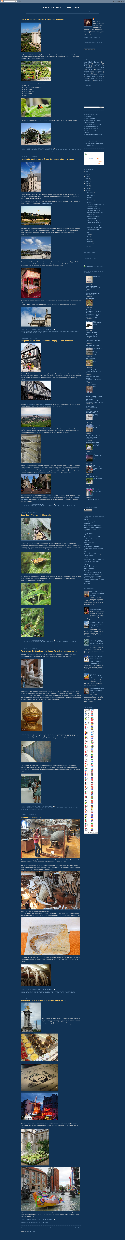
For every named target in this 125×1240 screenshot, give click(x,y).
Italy (85, 66)
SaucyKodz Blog (90, 465)
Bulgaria (86, 64)
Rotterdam (86, 578)
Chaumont (55, 331)
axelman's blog (90, 275)
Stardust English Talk (92, 477)
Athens (86, 533)
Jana (96, 19)
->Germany (87, 552)
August (89, 202)
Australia (99, 69)
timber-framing (29, 404)
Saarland (91, 555)
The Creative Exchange (92, 499)
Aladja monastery (88, 525)
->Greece (86, 531)
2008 (87, 247)
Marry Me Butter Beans (91, 407)
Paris (22, 809)
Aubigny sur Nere (31, 505)
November (90, 195)
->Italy (85, 557)
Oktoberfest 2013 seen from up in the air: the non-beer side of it (96, 593)
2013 (87, 181)
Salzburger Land (92, 522)
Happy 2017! (96, 386)
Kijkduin (90, 574)
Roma (101, 559)
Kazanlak (91, 527)
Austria (86, 74)
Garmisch (97, 554)
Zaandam (86, 579)
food (101, 73)
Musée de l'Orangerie (56, 807)
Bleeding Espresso (91, 286)
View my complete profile (92, 37)
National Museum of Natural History (45, 992)
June (88, 234)
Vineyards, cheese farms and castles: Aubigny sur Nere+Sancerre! (47, 341)
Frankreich (66, 149)
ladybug (29, 151)
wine (63, 506)
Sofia (94, 529)
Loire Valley (31, 506)
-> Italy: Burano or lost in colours (92, 124)
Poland (100, 78)
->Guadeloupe (88, 535)
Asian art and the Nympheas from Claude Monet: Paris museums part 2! (49, 651)
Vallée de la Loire (39, 332)
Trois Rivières (94, 538)
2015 (87, 176)
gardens (73, 149)
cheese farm (53, 505)
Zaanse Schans (94, 579)
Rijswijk (93, 576)
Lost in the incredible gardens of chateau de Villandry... (42, 19)
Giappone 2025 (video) (91, 336)
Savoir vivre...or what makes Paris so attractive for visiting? (44, 1000)
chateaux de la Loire (51, 149)
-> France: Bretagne (89, 118)
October (89, 197)
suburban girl (90, 488)
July (88, 232)
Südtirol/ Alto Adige (95, 561)
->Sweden (87, 581)
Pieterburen (87, 576)
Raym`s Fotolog (90, 454)
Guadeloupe (88, 67)
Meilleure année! (90, 438)
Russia (100, 76)
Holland (54, 641)
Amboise (28, 331)
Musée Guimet (68, 807)
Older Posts (78, 1228)
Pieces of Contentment (92, 442)
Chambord (34, 331)
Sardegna (86, 561)
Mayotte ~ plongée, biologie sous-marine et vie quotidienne (94, 398)
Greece (95, 73)
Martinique (93, 78)
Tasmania (86, 80)
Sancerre (58, 506)
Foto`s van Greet (90, 358)
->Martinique (87, 565)
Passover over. (96, 276)
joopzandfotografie (91, 370)
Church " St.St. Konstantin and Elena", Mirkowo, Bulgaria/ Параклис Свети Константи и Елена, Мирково (96, 660)
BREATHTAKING (90, 298)
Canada (92, 74)
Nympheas (76, 807)
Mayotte (102, 74)
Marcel (33, 543)
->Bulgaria (87, 523)
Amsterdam (92, 570)
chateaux (46, 505)
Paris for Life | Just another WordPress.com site (93, 436)
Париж (35, 809)
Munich (86, 555)
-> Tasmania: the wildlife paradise (93, 134)
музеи (63, 992)
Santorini (90, 533)
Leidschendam (61, 641)
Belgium (94, 76)
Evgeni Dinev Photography (93, 340)
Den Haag (89, 572)
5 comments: (49, 989)
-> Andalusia (87, 116)
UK (91, 80)
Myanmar (100, 80)
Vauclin (95, 567)
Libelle (68, 641)
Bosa (85, 559)
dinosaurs (42, 991)
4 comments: (49, 148)
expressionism (39, 807)
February (89, 241)
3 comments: (49, 329)
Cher (68, 331)
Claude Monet (30, 807)
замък (41, 151)
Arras (85, 546)
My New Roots (90, 406)
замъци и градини (49, 151)
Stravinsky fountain (59, 1220)
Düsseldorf (92, 554)
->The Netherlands (89, 568)
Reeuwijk (98, 576)
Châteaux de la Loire (46, 203)
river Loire (29, 332)
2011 (87, 186)
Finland (86, 78)
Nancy (90, 548)
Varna (97, 529)
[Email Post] (54, 148)
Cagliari (89, 559)
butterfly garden (38, 641)
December (90, 192)
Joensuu (86, 542)
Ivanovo (86, 527)
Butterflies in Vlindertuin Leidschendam (36, 515)
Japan (95, 80)
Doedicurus (50, 991)
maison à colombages (45, 404)
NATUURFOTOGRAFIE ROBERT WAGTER (92, 412)
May (88, 237)
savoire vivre (48, 1220)
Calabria (94, 559)
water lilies (28, 809)
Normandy (100, 548)
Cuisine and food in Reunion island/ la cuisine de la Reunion (96, 690)
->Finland (86, 540)
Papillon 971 (89, 424)
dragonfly (47, 641)
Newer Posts (24, 1228)
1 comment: (48, 806)
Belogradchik (97, 525)
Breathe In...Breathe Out (92, 293)
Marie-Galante (98, 537)
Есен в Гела (89, 341)
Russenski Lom (88, 529)
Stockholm (87, 583)
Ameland (86, 570)
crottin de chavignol (64, 505)
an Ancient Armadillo (32, 991)
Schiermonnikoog (94, 578)
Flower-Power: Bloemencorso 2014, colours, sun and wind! (95, 676)
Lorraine (86, 548)
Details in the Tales (91, 332)
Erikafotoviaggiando (91, 335)
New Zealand (98, 71)
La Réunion (100, 67)
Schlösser (35, 151)
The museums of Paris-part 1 (32, 817)
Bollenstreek (99, 570)
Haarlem (95, 572)
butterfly (29, 641)
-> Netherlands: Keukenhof (91, 128)
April (88, 239)
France (60, 149)
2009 (87, 190)
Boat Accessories (90, 294)
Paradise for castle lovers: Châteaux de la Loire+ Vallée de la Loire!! (47, 159)
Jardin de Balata (88, 567)
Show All (102, 502)
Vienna (86, 522)
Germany (97, 64)
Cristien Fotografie (91, 321)
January (89, 244)
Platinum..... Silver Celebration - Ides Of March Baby (97, 468)
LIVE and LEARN (91, 385)
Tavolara (86, 563)
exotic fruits (87, 73)
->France (86, 544)
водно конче (25, 642)
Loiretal (38, 506)
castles (39, 505)
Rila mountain (98, 527)
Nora (98, 559)
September (90, 200)
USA (97, 74)
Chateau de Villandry (37, 149)
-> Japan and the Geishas (91, 126)
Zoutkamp (101, 579)
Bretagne (90, 546)
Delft (85, 572)
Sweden (88, 76)
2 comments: (49, 640)
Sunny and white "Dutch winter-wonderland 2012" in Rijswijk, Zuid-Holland (96, 641)
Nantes (95, 548)
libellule (75, 641)
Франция (58, 151)
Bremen (86, 554)
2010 (87, 188)
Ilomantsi (91, 542)
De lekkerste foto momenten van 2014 (97, 457)
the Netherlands (91, 62)
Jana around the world (62, 7)
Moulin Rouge (35, 1220)
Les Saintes (87, 538)
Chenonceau (62, 331)
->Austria (86, 519)
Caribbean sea (88, 71)
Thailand (90, 69)
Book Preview (99, 163)
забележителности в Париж (29, 1222)
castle (28, 149)
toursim (68, 1220)
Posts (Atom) (31, 1231)
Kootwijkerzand (97, 574)
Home (51, 1228)
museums (30, 992)
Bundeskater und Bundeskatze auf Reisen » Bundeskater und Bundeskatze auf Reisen (93, 312)
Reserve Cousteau (89, 537)
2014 (87, 178)
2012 (87, 183)
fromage (23, 506)
